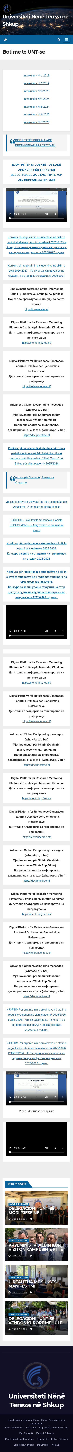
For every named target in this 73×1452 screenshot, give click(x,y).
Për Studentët (26, 1433)
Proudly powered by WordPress (24, 1420)
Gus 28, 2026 (19, 1219)
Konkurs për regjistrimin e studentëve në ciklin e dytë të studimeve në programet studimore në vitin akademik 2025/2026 (36, 576)
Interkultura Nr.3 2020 (36, 91)
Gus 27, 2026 (19, 1256)
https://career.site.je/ (36, 309)
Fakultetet (31, 1427)
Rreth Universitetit (14, 1427)
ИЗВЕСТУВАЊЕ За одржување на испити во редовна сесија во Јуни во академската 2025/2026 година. (36, 1024)
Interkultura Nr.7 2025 (36, 122)
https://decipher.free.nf (36, 435)
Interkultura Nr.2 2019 (36, 83)
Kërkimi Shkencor (45, 1433)
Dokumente (42, 1445)
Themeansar (36, 1423)
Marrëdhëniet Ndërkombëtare (19, 1439)
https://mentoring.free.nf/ (36, 342)
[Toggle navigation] (66, 39)
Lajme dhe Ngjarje (19, 1204)
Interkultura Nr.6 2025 (36, 114)
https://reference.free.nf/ (37, 386)
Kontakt (55, 1445)
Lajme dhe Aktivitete (24, 1445)
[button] (59, 39)
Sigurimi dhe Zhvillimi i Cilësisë (52, 1439)
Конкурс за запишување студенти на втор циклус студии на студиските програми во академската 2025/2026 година (36, 592)
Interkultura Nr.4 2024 (36, 98)
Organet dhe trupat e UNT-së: (53, 1427)
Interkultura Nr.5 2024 (36, 106)
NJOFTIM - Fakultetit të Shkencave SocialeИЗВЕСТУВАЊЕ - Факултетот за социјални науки (36, 525)
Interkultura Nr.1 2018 (36, 75)
